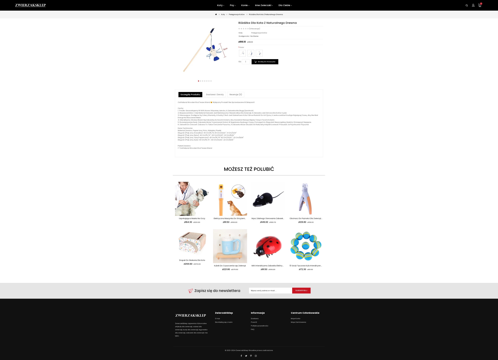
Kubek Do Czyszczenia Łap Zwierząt (230, 265)
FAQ (252, 329)
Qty (239, 61)
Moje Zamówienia (298, 322)
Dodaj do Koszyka (266, 61)
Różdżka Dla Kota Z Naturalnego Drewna (266, 14)
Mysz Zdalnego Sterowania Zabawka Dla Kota (272, 218)
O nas (217, 318)
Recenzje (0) (236, 94)
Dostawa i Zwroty (215, 94)
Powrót (254, 322)
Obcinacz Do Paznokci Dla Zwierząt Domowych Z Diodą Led (316, 218)
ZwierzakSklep (242, 350)
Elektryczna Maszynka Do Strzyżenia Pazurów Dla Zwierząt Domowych (245, 218)
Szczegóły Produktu (190, 94)
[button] (198, 81)
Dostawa (254, 318)
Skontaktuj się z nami (223, 322)
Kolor (242, 47)
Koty (223, 14)
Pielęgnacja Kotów (237, 14)
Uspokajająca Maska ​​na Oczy (192, 218)
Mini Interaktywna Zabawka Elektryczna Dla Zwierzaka (275, 265)
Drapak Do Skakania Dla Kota (192, 260)
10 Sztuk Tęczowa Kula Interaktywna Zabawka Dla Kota (314, 265)
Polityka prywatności (259, 326)
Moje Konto (295, 318)
